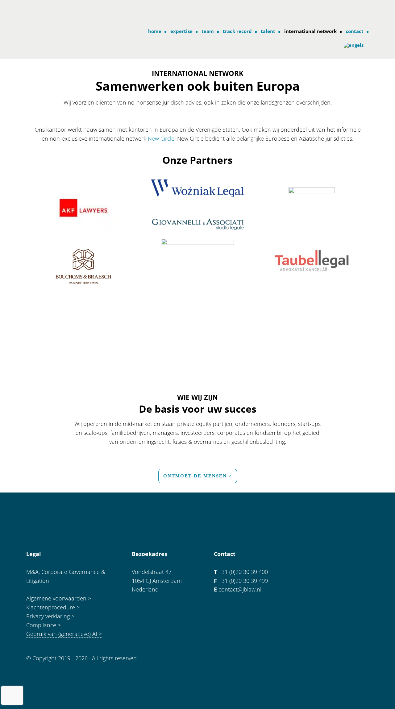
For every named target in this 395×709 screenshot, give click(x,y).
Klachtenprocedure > (53, 607)
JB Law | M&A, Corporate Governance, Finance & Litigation (51, 12)
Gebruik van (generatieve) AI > (64, 633)
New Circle (161, 138)
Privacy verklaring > (50, 616)
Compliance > (43, 625)
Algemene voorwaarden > (58, 598)
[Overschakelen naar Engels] (355, 45)
